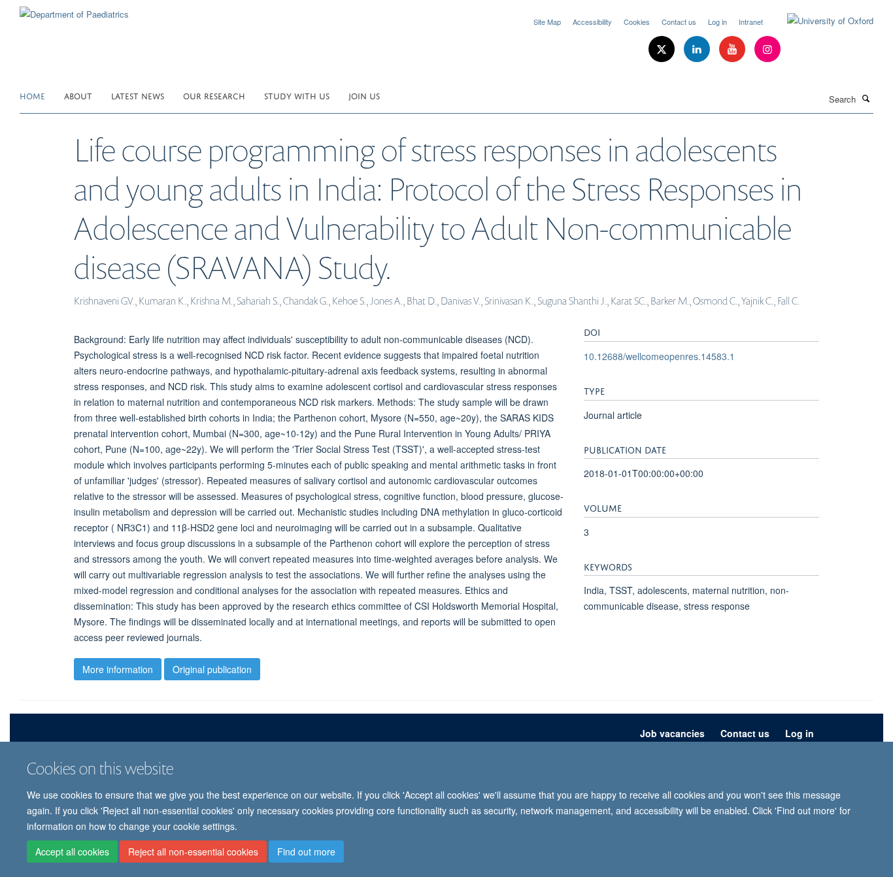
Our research (214, 95)
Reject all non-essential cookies (193, 851)
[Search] (866, 98)
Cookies (637, 21)
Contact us (679, 21)
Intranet (751, 21)
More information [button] (117, 669)
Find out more (306, 851)
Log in (717, 21)
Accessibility (592, 21)
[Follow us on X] (663, 49)
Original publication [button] (212, 669)
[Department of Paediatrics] (74, 9)
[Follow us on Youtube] (733, 49)
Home (32, 95)
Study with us (296, 95)
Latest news (137, 95)
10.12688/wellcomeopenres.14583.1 (659, 356)
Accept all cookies (72, 851)
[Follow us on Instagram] (767, 49)
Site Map (547, 21)
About (78, 95)
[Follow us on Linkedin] (698, 49)
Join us (364, 95)
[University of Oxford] (820, 21)
